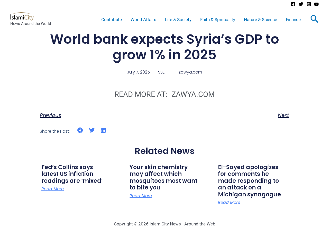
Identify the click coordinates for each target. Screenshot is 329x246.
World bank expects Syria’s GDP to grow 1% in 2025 (164, 47)
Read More (52, 189)
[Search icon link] (314, 20)
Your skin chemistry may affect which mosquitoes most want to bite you (163, 177)
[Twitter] (301, 4)
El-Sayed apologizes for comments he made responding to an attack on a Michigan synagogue (249, 180)
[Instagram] (308, 4)
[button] (80, 130)
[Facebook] (293, 4)
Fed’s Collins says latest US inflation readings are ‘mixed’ (72, 174)
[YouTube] (316, 4)
